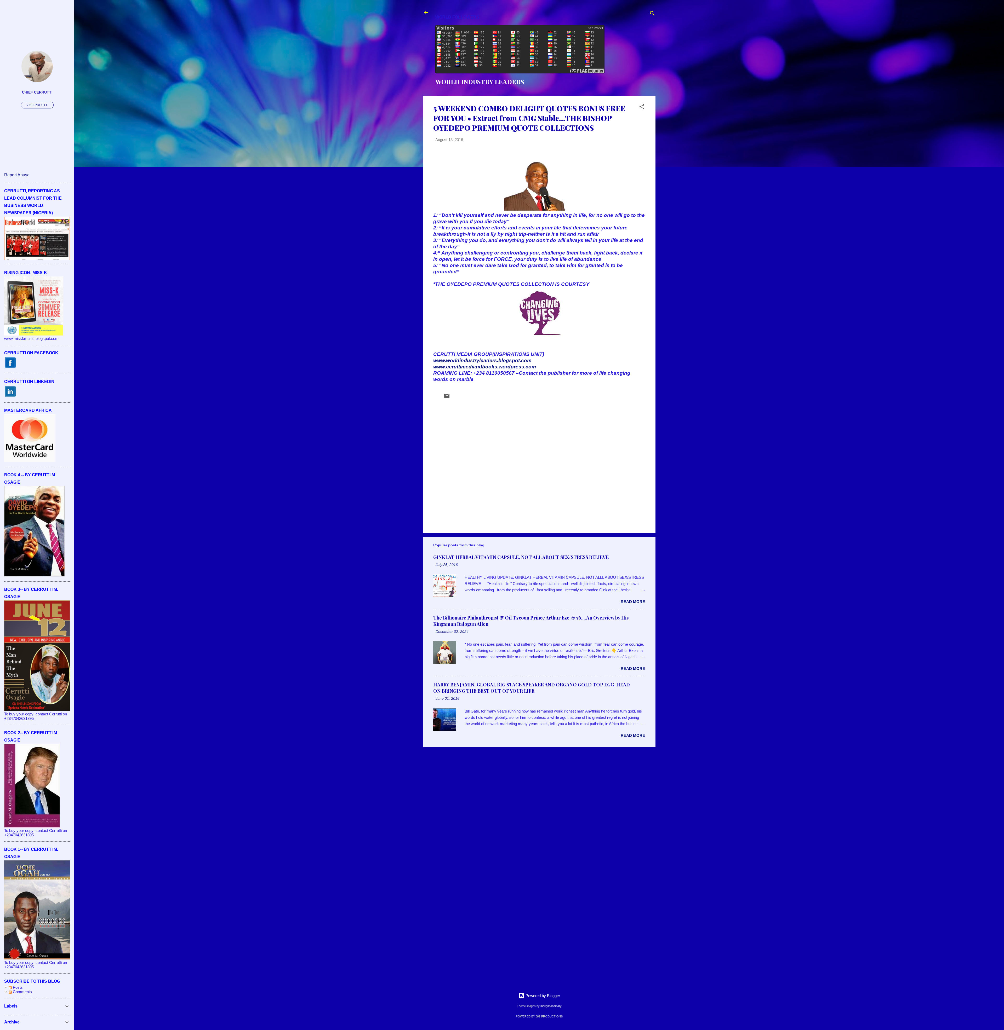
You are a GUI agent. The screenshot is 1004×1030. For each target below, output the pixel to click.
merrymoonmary (551, 1006)
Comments (22, 992)
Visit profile (37, 105)
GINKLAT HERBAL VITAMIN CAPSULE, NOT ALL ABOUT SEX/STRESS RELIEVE (521, 557)
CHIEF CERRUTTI (37, 92)
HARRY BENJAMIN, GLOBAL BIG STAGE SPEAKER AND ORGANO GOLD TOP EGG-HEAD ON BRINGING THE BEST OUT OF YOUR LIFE (531, 687)
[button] (642, 107)
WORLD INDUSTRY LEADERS (479, 81)
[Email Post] (447, 397)
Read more (633, 601)
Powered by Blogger (542, 995)
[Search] (652, 14)
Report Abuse (17, 175)
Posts (17, 987)
